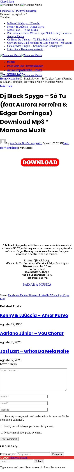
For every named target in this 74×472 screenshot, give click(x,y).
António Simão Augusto (26, 143)
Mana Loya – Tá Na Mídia (22, 29)
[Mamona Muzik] (21, 55)
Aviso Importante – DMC (24, 70)
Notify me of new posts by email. (23, 432)
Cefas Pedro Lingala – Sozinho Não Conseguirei (35, 45)
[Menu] (1, 73)
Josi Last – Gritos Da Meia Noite (34, 351)
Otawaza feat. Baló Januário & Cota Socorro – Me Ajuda (39, 42)
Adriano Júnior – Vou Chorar (32, 333)
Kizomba (6, 86)
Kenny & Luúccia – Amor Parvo (25, 26)
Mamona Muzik (18, 457)
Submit (39, 461)
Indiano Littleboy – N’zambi (23, 23)
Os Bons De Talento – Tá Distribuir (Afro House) (35, 39)
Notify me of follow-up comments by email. (29, 426)
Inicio (11, 62)
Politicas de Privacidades (25, 66)
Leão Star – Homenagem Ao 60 (25, 49)
